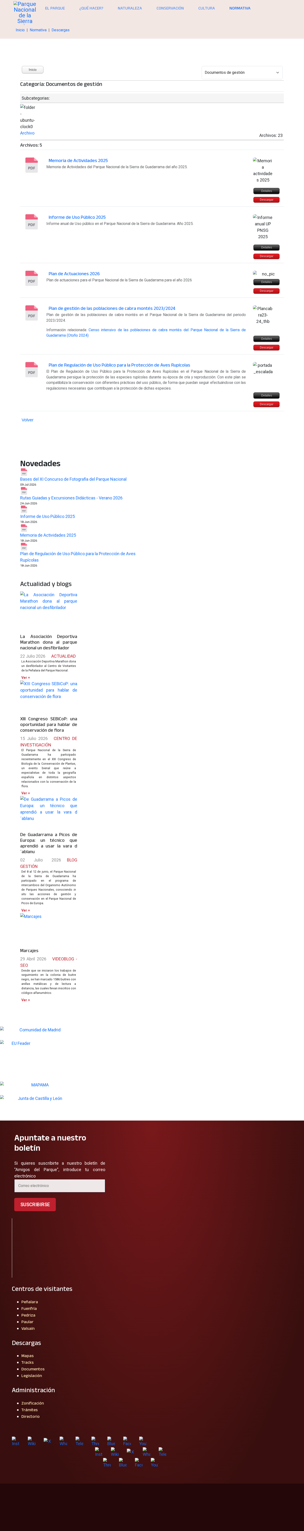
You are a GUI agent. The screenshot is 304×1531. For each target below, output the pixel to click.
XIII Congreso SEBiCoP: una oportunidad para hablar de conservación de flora (48, 724)
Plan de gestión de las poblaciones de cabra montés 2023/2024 (112, 308)
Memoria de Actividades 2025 (78, 160)
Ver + (25, 678)
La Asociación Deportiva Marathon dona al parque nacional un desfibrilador (48, 642)
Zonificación (32, 1403)
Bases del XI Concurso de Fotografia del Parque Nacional (73, 479)
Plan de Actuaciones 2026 (74, 273)
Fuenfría (29, 1308)
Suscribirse (35, 1204)
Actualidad (63, 656)
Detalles (266, 191)
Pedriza (28, 1315)
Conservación (170, 8)
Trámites (29, 1409)
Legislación (31, 1375)
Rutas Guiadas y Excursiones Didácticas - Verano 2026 (71, 497)
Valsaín (28, 1328)
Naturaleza (130, 8)
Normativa (240, 8)
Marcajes (29, 950)
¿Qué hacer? (91, 8)
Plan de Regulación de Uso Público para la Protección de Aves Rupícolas (119, 365)
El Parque (55, 8)
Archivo (27, 132)
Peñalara (29, 1301)
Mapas (27, 1355)
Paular (27, 1321)
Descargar (266, 199)
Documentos (33, 1369)
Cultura (206, 8)
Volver (27, 420)
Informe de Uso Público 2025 (77, 217)
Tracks (27, 1362)
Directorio (30, 1416)
